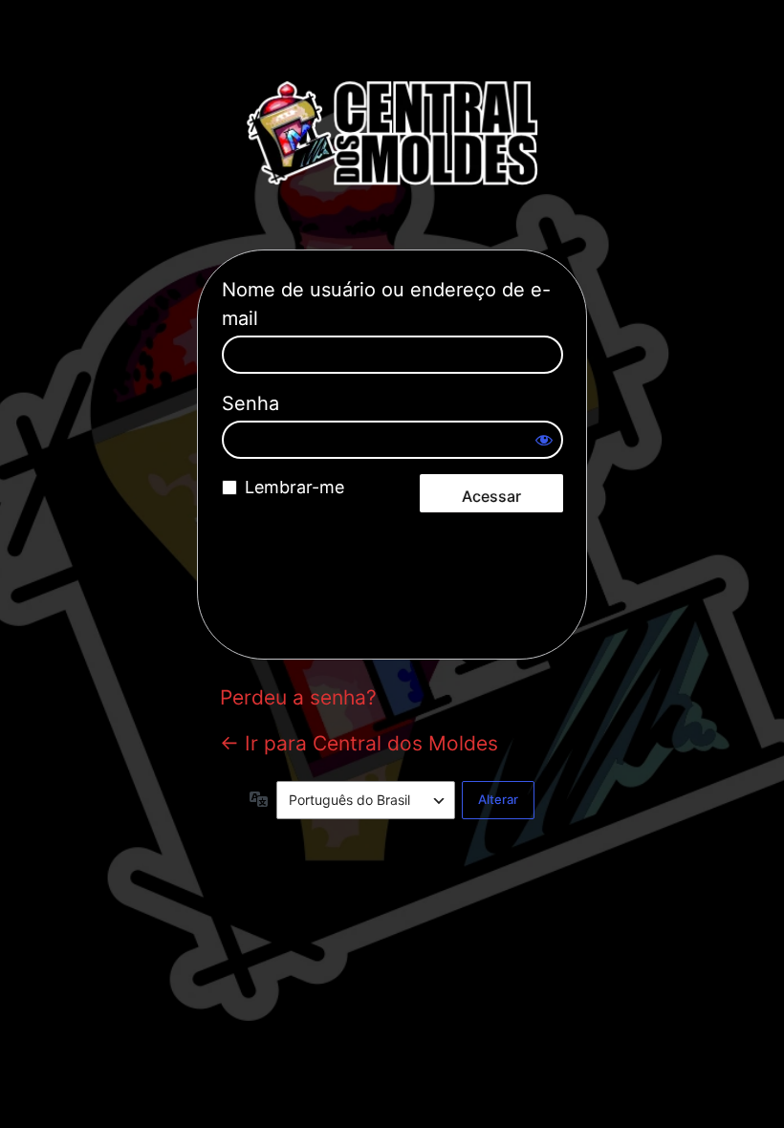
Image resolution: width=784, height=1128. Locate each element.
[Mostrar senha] (544, 440)
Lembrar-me (294, 487)
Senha (250, 403)
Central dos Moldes (392, 133)
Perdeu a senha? (298, 697)
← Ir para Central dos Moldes (359, 743)
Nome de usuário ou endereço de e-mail (386, 304)
